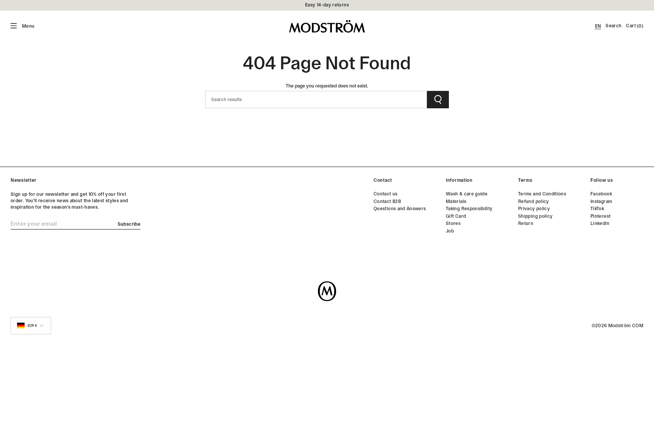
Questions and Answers (400, 208)
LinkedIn (599, 223)
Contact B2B (387, 201)
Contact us (386, 194)
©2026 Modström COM (617, 325)
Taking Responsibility (469, 208)
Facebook (601, 194)
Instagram (601, 201)
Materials (456, 201)
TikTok (597, 208)
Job (450, 231)
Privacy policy (534, 208)
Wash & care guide (466, 194)
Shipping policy (535, 216)
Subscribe (129, 224)
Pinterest (600, 216)
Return (525, 223)
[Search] (438, 99)
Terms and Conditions (542, 194)
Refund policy (533, 201)
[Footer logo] (327, 291)
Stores (453, 223)
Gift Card (456, 216)
